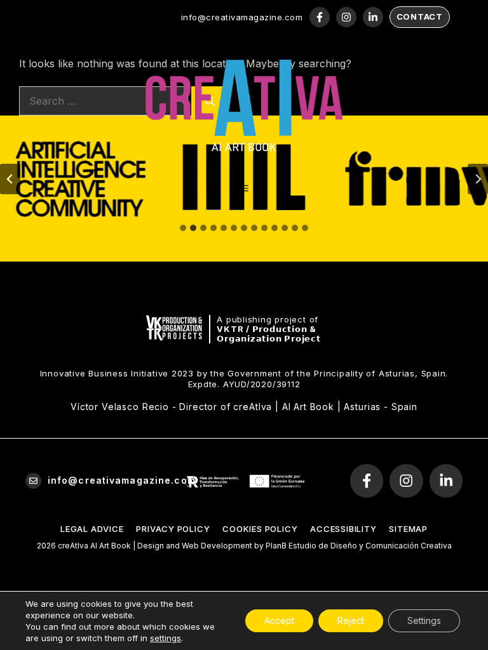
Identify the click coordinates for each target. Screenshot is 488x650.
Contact (419, 16)
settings (165, 638)
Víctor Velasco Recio (120, 406)
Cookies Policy (259, 529)
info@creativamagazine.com (242, 17)
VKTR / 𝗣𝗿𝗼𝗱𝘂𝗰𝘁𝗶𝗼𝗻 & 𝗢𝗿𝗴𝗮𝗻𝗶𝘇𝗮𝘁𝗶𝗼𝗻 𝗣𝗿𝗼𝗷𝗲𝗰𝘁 (269, 333)
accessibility (343, 529)
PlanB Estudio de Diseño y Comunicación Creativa (359, 545)
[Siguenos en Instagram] (346, 17)
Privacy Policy (173, 529)
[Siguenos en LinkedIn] (373, 17)
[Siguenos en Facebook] (319, 17)
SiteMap (408, 529)
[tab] (183, 228)
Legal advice (91, 529)
